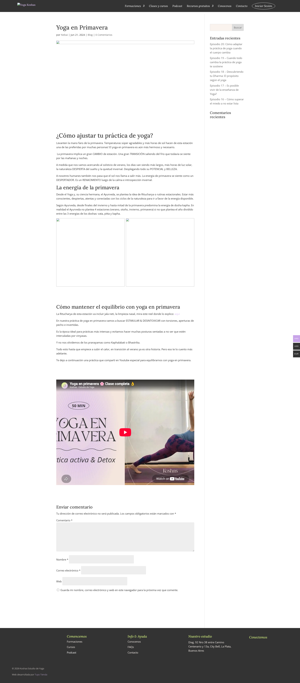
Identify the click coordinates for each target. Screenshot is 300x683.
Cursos (71, 647)
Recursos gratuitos (198, 6)
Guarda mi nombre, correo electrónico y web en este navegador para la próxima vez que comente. (119, 590)
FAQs (131, 647)
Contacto (241, 6)
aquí (177, 314)
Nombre (62, 559)
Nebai (64, 34)
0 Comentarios (103, 34)
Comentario (64, 520)
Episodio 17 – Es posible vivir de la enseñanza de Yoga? (224, 90)
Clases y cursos (158, 6)
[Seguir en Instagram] (251, 648)
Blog (90, 34)
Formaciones (133, 6)
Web (59, 581)
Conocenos (224, 6)
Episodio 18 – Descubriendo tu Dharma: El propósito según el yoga (226, 76)
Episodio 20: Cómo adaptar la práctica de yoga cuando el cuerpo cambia (226, 48)
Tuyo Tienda (41, 674)
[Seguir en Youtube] (257, 648)
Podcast (177, 6)
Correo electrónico (68, 570)
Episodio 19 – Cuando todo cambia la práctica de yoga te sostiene (226, 62)
